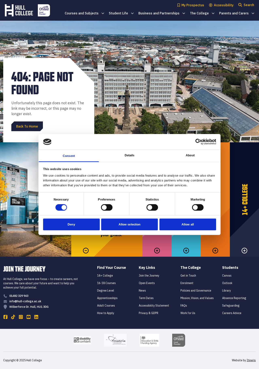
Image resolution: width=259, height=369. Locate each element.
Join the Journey (149, 275)
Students (230, 267)
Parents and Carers (236, 13)
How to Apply (105, 313)
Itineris (251, 360)
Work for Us (187, 313)
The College (202, 13)
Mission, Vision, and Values (197, 298)
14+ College (105, 275)
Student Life (121, 13)
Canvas (226, 275)
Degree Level (105, 290)
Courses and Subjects (84, 13)
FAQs (183, 305)
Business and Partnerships (161, 13)
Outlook (227, 283)
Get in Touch (188, 275)
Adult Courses (106, 305)
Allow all (188, 224)
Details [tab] (130, 155)
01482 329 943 (18, 296)
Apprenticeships (107, 298)
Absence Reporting (234, 298)
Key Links (147, 267)
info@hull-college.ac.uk (25, 301)
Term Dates (146, 298)
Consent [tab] (69, 156)
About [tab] (190, 155)
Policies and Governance (195, 290)
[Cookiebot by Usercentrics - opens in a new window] (198, 142)
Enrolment (186, 283)
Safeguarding (231, 305)
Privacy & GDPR (148, 313)
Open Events (147, 283)
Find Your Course (111, 267)
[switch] (107, 207)
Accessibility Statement (154, 305)
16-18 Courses (106, 283)
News (142, 290)
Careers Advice (231, 313)
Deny (71, 224)
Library (226, 290)
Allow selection (130, 224)
